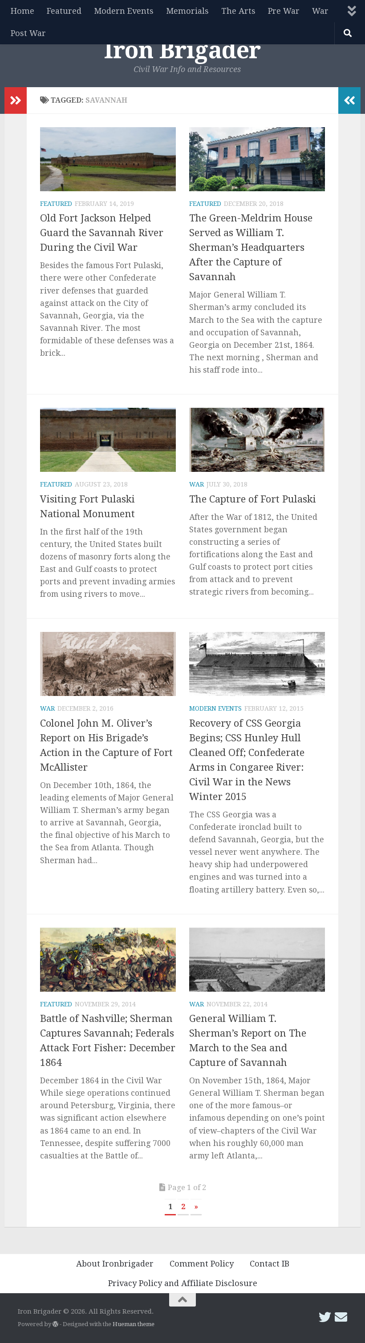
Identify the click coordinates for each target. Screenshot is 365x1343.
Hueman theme (133, 1324)
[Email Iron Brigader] (341, 1317)
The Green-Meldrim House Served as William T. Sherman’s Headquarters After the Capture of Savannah (250, 247)
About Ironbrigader (115, 1263)
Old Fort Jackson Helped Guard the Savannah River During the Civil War (101, 233)
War (320, 11)
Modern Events (124, 11)
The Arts (238, 11)
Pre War (284, 11)
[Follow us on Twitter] (325, 1317)
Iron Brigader (182, 50)
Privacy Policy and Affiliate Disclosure (182, 1283)
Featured (64, 11)
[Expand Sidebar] (15, 100)
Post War (28, 33)
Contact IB (269, 1263)
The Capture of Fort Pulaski (252, 499)
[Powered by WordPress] (55, 1324)
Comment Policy (202, 1263)
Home (22, 11)
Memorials (187, 11)
